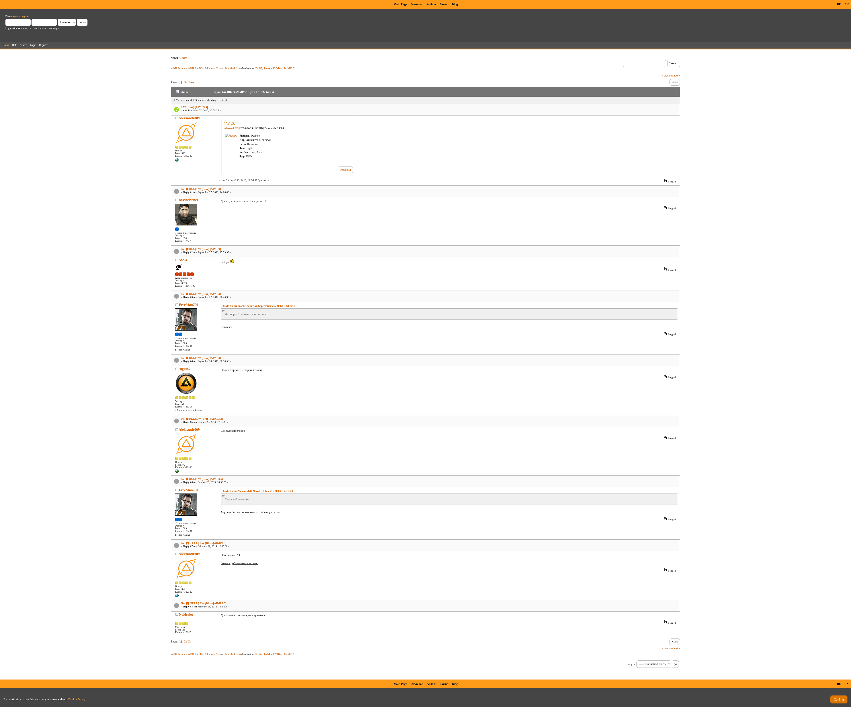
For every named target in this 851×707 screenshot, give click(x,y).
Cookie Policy (76, 699)
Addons (431, 4)
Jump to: (631, 664)
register (25, 16)
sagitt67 (184, 369)
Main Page (400, 4)
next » (676, 75)
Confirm (839, 699)
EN (847, 4)
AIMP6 (183, 57)
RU (839, 4)
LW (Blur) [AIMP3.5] (194, 107)
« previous (667, 75)
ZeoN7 (258, 68)
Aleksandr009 (189, 118)
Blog (455, 4)
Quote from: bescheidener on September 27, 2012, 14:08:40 (258, 305)
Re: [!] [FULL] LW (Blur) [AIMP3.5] (203, 543)
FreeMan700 (188, 305)
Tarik (266, 68)
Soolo (183, 260)
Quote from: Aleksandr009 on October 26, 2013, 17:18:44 (257, 491)
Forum (444, 4)
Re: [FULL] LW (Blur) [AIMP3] (201, 189)
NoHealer (186, 614)
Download (417, 4)
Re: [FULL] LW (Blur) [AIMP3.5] (202, 418)
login (15, 16)
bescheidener (188, 200)
